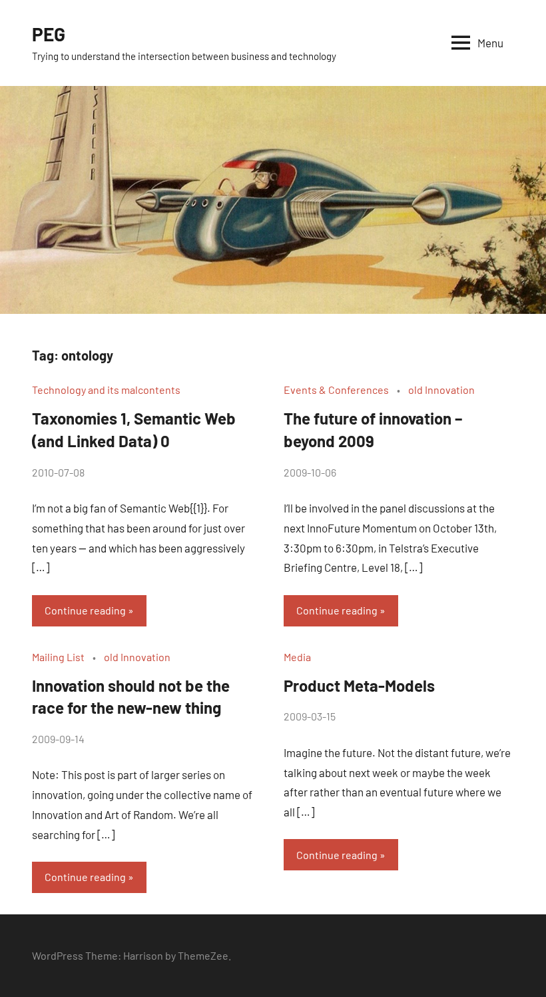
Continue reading (85, 610)
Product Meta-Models (359, 685)
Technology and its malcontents (106, 389)
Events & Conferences (336, 389)
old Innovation (441, 389)
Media (297, 656)
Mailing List (58, 656)
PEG (48, 34)
